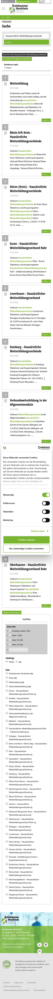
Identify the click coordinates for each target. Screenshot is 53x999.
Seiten (11, 662)
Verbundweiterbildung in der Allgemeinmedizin (28, 402)
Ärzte (11, 678)
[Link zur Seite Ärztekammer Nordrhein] (2, 17)
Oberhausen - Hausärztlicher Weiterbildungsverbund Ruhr (28, 566)
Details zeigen (38, 531)
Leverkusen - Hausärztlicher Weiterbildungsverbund (27, 295)
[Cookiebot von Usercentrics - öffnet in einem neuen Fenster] (38, 448)
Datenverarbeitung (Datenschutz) (17, 990)
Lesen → (46, 120)
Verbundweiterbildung (18, 686)
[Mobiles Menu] (3, 8)
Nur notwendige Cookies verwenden (26, 548)
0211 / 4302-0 (10, 935)
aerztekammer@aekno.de (18, 938)
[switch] (46, 503)
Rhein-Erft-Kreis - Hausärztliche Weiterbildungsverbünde (25, 136)
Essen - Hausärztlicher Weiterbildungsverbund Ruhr (28, 245)
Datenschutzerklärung (12, 986)
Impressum (18, 983)
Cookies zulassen (26, 540)
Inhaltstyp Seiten (19, 631)
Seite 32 (15, 645)
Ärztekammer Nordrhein (19, 673)
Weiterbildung (19, 83)
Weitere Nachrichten (11, 612)
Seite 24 (15, 640)
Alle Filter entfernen (18, 650)
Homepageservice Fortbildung (23, 2)
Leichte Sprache (42, 1)
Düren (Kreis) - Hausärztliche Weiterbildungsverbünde (28, 188)
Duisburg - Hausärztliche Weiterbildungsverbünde (25, 349)
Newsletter (32, 983)
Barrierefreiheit (40, 990)
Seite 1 (15, 635)
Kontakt (7, 983)
